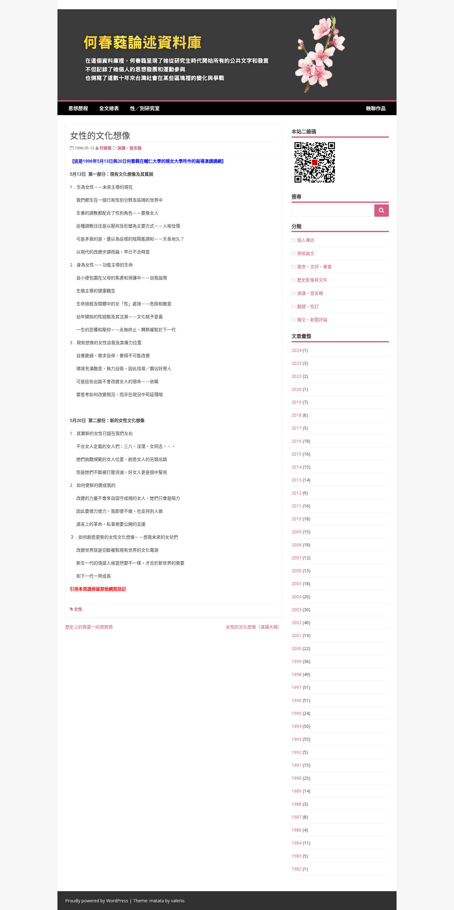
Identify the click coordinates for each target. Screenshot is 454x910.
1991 (296, 765)
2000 (296, 648)
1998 (296, 674)
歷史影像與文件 (312, 280)
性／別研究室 (145, 108)
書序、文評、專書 (314, 266)
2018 (296, 415)
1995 (296, 713)
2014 (296, 467)
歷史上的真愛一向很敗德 (89, 627)
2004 (296, 596)
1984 (296, 843)
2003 (296, 609)
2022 (296, 376)
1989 (296, 791)
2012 (296, 493)
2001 (296, 635)
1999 (296, 661)
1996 (296, 700)
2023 (296, 363)
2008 (296, 545)
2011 (296, 506)
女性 (78, 609)
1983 (296, 856)
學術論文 (305, 253)
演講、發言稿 (129, 148)
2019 (296, 402)
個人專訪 (305, 240)
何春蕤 (105, 148)
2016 (296, 441)
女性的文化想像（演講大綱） (254, 627)
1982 (296, 869)
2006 (296, 571)
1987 (296, 817)
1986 (296, 830)
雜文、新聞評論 (312, 320)
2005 (296, 583)
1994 (296, 726)
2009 (296, 532)
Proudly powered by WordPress (96, 901)
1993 (296, 739)
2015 (296, 454)
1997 (296, 687)
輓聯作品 (376, 108)
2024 (296, 350)
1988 (296, 804)
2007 (296, 558)
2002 (296, 622)
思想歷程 (80, 108)
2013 (296, 480)
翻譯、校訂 (308, 306)
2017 (296, 428)
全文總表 (111, 108)
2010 (296, 519)
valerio (177, 901)
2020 (296, 389)
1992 (296, 752)
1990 (296, 778)
